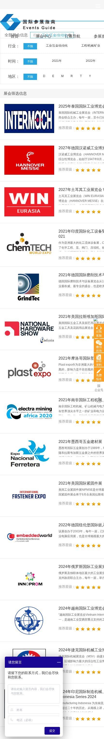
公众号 (99, 390)
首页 (14, 36)
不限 (30, 46)
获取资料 (99, 363)
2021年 (57, 61)
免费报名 (99, 377)
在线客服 (99, 333)
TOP (99, 402)
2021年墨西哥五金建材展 (80, 442)
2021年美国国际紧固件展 (80, 483)
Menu (98, 6)
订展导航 (72, 36)
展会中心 (43, 36)
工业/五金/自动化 (57, 45)
